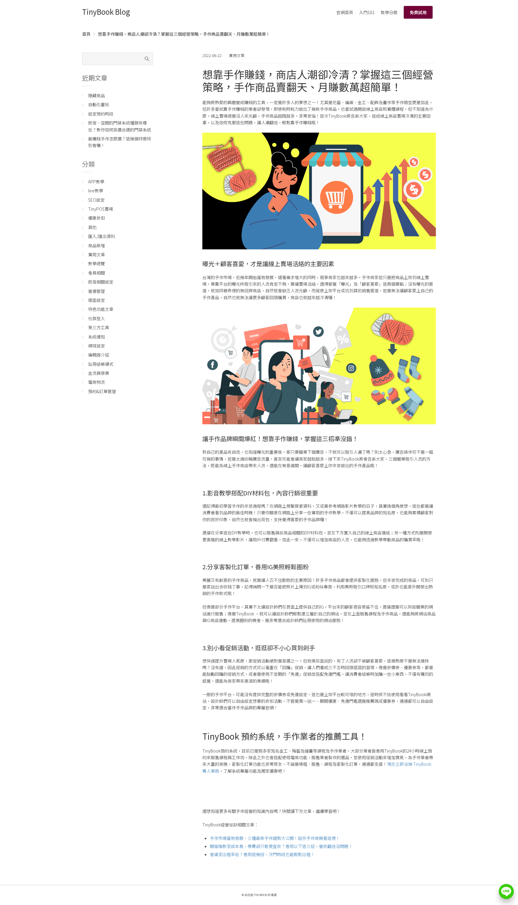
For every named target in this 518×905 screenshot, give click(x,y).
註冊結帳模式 (100, 364)
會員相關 (96, 273)
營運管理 (96, 291)
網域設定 (96, 346)
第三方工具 (98, 327)
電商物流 (96, 382)
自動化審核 (98, 104)
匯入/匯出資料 (101, 236)
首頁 (86, 34)
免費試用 (418, 12)
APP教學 (96, 182)
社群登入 (96, 318)
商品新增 (96, 245)
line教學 (95, 191)
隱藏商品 (96, 95)
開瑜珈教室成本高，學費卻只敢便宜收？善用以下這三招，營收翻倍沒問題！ (281, 846)
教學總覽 (96, 263)
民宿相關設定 (100, 282)
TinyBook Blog (106, 11)
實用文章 (237, 55)
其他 (92, 227)
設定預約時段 (100, 114)
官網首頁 (344, 12)
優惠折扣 (96, 218)
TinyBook (260, 895)
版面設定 (96, 300)
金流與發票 (98, 373)
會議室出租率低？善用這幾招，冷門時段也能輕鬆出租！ (262, 854)
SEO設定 (96, 200)
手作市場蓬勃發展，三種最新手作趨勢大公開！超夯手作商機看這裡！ (275, 838)
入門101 (367, 12)
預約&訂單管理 (102, 391)
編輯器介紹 (98, 355)
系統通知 (96, 337)
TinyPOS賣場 (100, 209)
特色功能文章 (100, 309)
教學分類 (389, 12)
